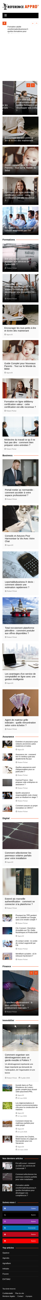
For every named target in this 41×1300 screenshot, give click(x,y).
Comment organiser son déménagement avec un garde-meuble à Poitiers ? (18, 1057)
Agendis (6, 1258)
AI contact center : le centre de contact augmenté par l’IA (26, 943)
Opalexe (6, 1253)
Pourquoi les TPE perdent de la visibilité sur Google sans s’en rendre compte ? (26, 917)
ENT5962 (6, 1279)
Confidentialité (8, 1293)
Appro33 (9, 334)
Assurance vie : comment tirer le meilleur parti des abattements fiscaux (26, 757)
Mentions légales (9, 1296)
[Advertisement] (20, 57)
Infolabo (6, 1269)
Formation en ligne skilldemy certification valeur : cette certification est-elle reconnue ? (20, 404)
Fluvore (6, 1274)
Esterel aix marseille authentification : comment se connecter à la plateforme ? (20, 901)
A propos (29, 1296)
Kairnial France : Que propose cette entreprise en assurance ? (27, 782)
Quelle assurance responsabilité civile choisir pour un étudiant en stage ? (27, 795)
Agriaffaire (7, 1263)
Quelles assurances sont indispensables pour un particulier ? (26, 769)
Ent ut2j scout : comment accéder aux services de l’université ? (17, 261)
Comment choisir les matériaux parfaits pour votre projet (25, 1123)
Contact (20, 1296)
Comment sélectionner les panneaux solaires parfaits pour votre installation (18, 855)
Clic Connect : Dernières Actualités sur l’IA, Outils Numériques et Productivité (26, 930)
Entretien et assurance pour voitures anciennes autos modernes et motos (27, 744)
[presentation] (32, 23)
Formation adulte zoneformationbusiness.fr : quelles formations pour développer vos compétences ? (18, 27)
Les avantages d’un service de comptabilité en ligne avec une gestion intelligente (20, 677)
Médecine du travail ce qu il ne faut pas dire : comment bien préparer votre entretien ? (19, 442)
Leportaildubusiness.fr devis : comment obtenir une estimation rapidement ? (19, 585)
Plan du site (19, 1293)
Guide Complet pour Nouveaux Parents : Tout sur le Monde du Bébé (20, 168)
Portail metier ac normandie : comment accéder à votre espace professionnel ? (19, 493)
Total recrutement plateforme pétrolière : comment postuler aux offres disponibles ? (20, 631)
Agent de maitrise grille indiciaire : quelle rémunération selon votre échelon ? (20, 723)
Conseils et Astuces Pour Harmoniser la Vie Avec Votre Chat (20, 539)
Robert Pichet (12, 268)
